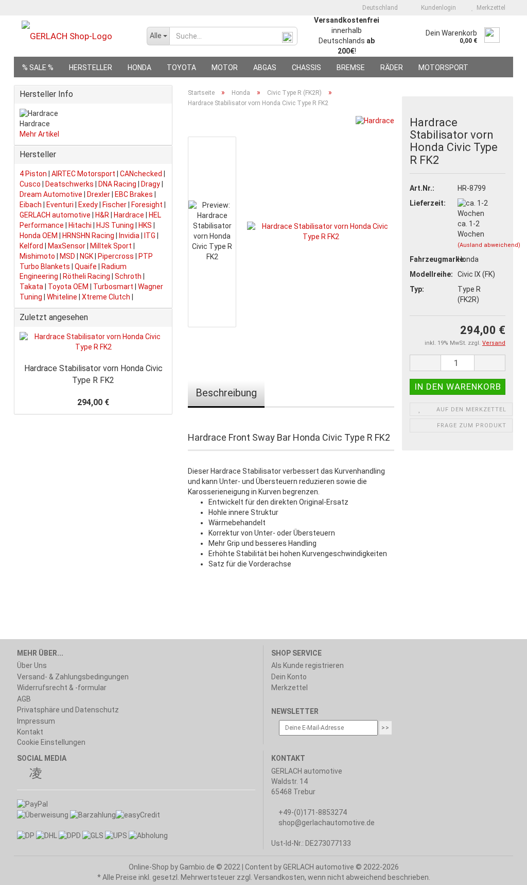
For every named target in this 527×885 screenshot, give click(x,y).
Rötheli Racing (86, 276)
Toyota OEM (68, 286)
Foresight (147, 205)
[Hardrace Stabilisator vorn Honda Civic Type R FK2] (320, 231)
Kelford (31, 246)
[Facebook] (22, 775)
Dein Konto (289, 677)
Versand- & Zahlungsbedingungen (73, 677)
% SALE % (38, 67)
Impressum (36, 721)
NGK (86, 256)
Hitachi (80, 225)
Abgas (264, 67)
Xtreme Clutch (106, 297)
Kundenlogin (437, 7)
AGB (24, 699)
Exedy (88, 205)
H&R (102, 215)
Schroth (128, 276)
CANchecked (141, 174)
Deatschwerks (69, 184)
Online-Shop (149, 867)
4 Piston (33, 174)
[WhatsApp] (49, 775)
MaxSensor (66, 246)
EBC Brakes (134, 194)
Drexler (98, 194)
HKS (145, 225)
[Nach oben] (498, 869)
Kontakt (30, 732)
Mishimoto (37, 256)
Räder (391, 67)
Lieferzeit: (426, 203)
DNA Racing (117, 184)
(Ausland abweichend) (489, 245)
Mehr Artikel (39, 134)
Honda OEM (39, 235)
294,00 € (93, 402)
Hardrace (129, 215)
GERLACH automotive (55, 215)
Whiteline (62, 297)
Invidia (129, 235)
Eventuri (60, 205)
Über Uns (32, 665)
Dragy (150, 184)
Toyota (181, 67)
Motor (225, 67)
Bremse (351, 67)
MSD (67, 256)
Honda (139, 67)
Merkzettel (489, 7)
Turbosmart (113, 286)
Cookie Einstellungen (51, 742)
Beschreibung (226, 393)
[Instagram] (35, 775)
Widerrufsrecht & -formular (62, 687)
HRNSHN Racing (88, 235)
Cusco (30, 184)
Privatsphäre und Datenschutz (68, 710)
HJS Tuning (115, 225)
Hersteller (90, 67)
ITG (149, 235)
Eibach (31, 205)
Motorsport (443, 67)
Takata (31, 286)
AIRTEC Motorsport (83, 174)
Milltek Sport (111, 246)
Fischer (114, 205)
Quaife (86, 266)
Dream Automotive (51, 194)
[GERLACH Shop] (76, 36)
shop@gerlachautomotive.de (326, 823)
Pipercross (116, 256)
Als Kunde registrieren (307, 665)
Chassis (306, 67)
